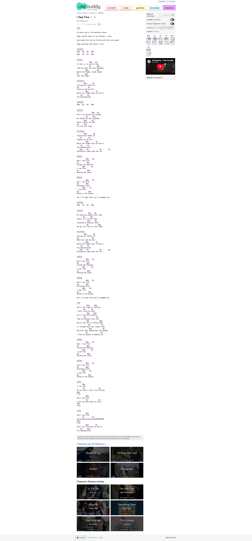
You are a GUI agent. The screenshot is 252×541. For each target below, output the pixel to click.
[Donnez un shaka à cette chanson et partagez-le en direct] (99, 24)
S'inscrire (172, 1)
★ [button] (77, 24)
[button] (91, 17)
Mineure (155, 31)
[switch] (172, 15)
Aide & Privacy (92, 538)
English (101, 538)
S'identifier (161, 1)
